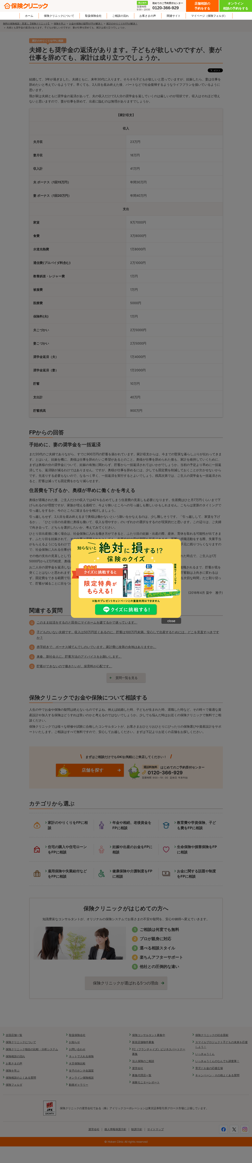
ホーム (29, 15)
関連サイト (174, 15)
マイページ (209, 15)
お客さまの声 (147, 15)
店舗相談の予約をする (202, 6)
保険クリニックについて (59, 15)
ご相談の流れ (120, 15)
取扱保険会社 (93, 15)
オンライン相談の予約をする (235, 6)
